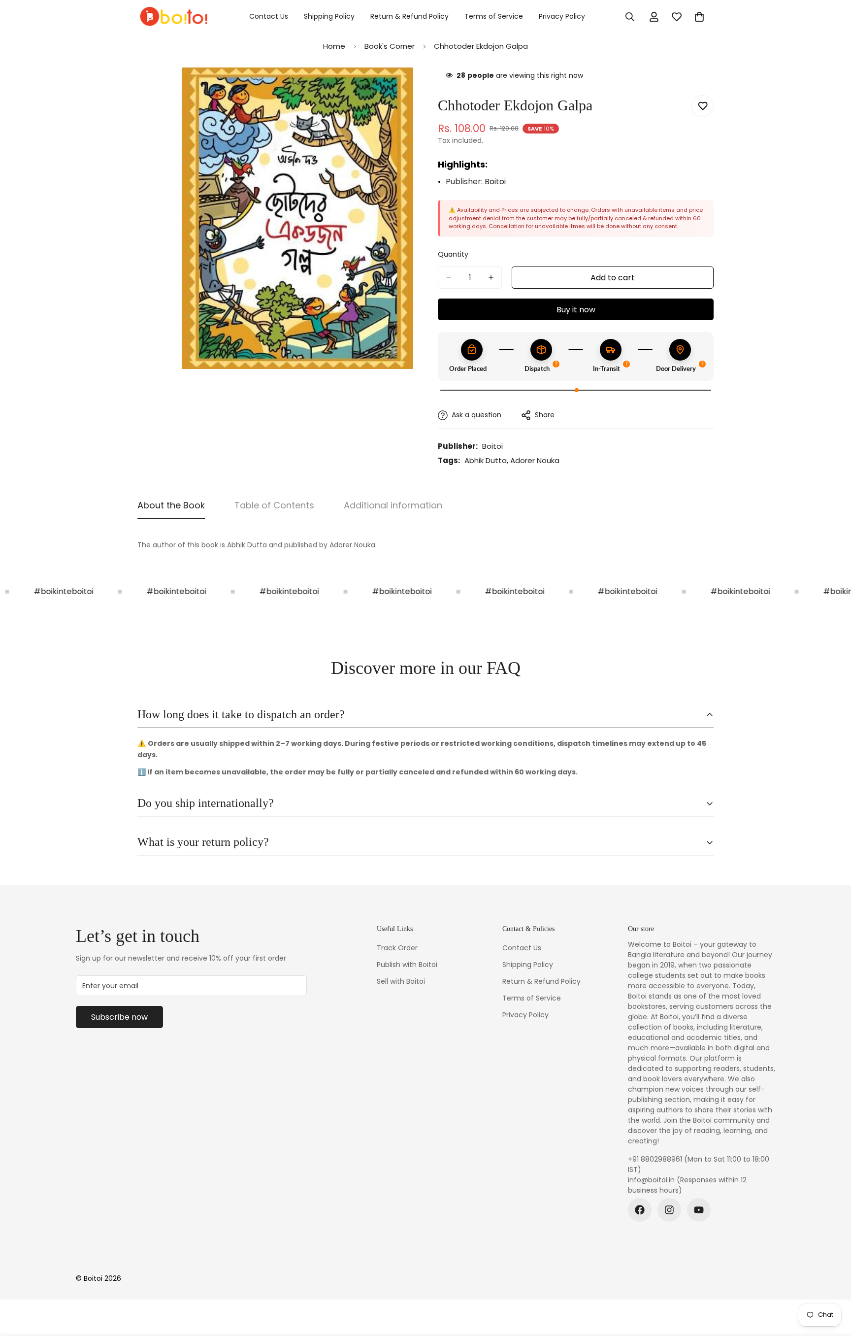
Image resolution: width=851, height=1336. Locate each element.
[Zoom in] (404, 88)
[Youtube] (699, 1210)
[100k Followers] (669, 1210)
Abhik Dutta (485, 460)
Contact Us (268, 16)
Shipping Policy (329, 16)
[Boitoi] (173, 16)
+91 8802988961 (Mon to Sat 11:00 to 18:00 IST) (698, 1164)
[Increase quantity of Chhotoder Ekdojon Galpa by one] (491, 277)
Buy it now (575, 309)
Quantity (453, 254)
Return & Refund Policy (409, 16)
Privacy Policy (562, 16)
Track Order (397, 948)
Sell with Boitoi (401, 981)
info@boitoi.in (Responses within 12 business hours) (687, 1185)
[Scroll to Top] (831, 1282)
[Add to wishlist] (702, 106)
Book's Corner (389, 46)
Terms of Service (493, 16)
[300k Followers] (640, 1210)
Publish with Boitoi (407, 964)
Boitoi (495, 181)
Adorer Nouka (534, 460)
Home (334, 46)
